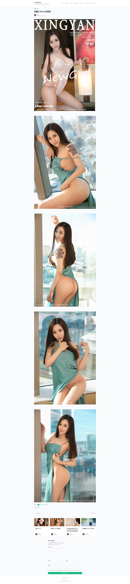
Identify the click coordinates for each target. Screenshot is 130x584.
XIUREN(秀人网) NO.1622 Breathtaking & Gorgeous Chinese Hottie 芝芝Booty (72, 530)
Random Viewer (93, 3)
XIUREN (66, 3)
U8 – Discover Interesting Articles (65, 581)
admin (38, 14)
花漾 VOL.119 (38, 528)
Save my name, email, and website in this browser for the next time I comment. (64, 570)
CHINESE (76, 3)
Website (49, 565)
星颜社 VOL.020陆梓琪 (56, 528)
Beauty (36, 507)
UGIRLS (80, 3)
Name (49, 560)
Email (67, 560)
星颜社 (39, 507)
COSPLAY (71, 3)
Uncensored (86, 3)
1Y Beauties (37, 2)
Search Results (65, 577)
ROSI (62, 3)
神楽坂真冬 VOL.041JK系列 (88, 528)
